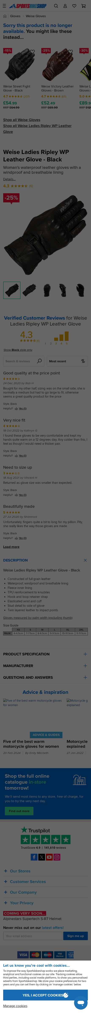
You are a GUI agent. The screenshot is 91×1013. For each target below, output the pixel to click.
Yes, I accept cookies (43, 995)
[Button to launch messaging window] (81, 1003)
